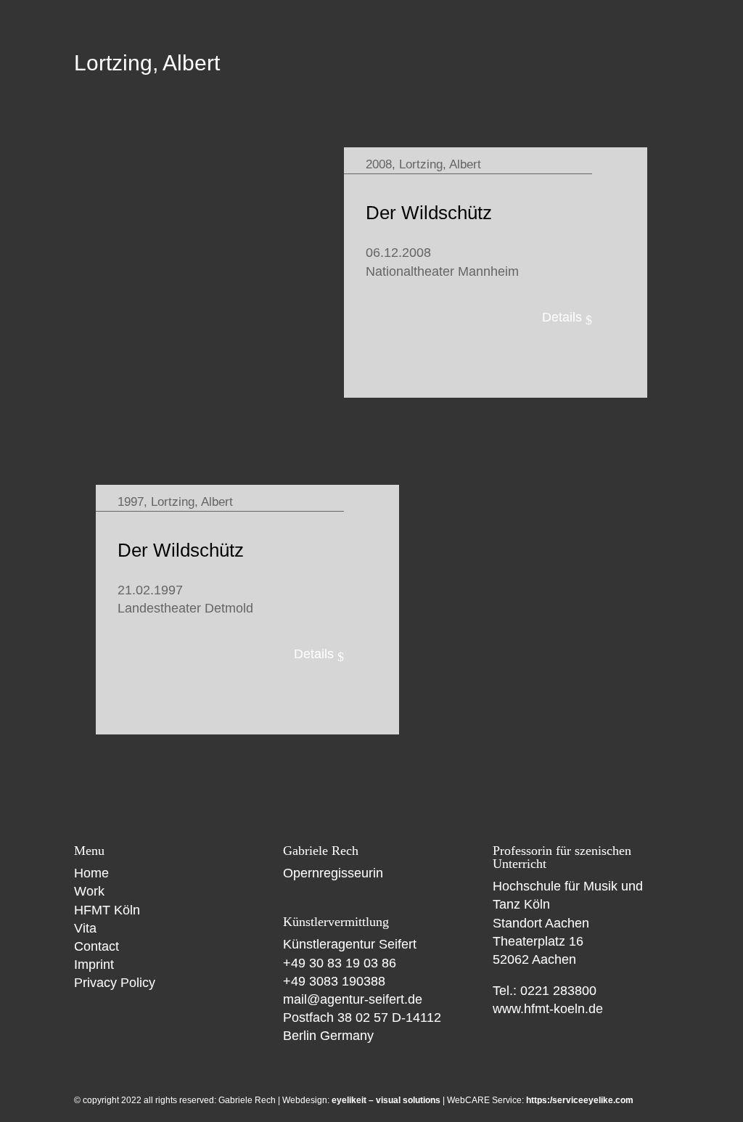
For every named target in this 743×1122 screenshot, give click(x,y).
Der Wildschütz (429, 213)
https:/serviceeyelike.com (579, 1100)
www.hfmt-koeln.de (548, 1009)
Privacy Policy (114, 982)
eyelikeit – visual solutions (386, 1100)
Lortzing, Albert (440, 164)
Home (91, 873)
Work (89, 891)
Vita (85, 928)
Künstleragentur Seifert (349, 944)
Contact (96, 946)
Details (562, 317)
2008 (379, 164)
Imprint (94, 964)
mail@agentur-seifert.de (352, 999)
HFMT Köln (107, 910)
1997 (131, 502)
